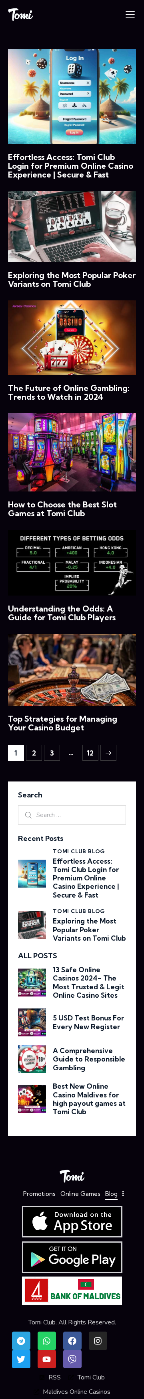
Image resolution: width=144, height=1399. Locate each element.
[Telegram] (21, 1341)
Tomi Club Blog (79, 851)
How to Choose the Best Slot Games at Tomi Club (62, 509)
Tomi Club (42, 1322)
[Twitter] (21, 1359)
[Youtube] (47, 1359)
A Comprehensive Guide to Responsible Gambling (89, 1059)
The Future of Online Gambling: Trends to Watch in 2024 (69, 392)
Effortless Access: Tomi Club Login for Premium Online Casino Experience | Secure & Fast (70, 166)
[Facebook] (72, 1341)
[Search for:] (72, 815)
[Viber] (72, 1359)
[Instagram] (98, 1341)
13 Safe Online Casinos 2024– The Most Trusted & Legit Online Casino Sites (88, 982)
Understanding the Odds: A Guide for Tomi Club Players (62, 613)
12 (92, 751)
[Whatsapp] (47, 1341)
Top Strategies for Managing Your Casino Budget (62, 723)
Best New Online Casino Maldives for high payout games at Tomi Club (89, 1099)
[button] (130, 14)
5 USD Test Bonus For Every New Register (88, 1022)
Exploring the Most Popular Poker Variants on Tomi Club (72, 279)
